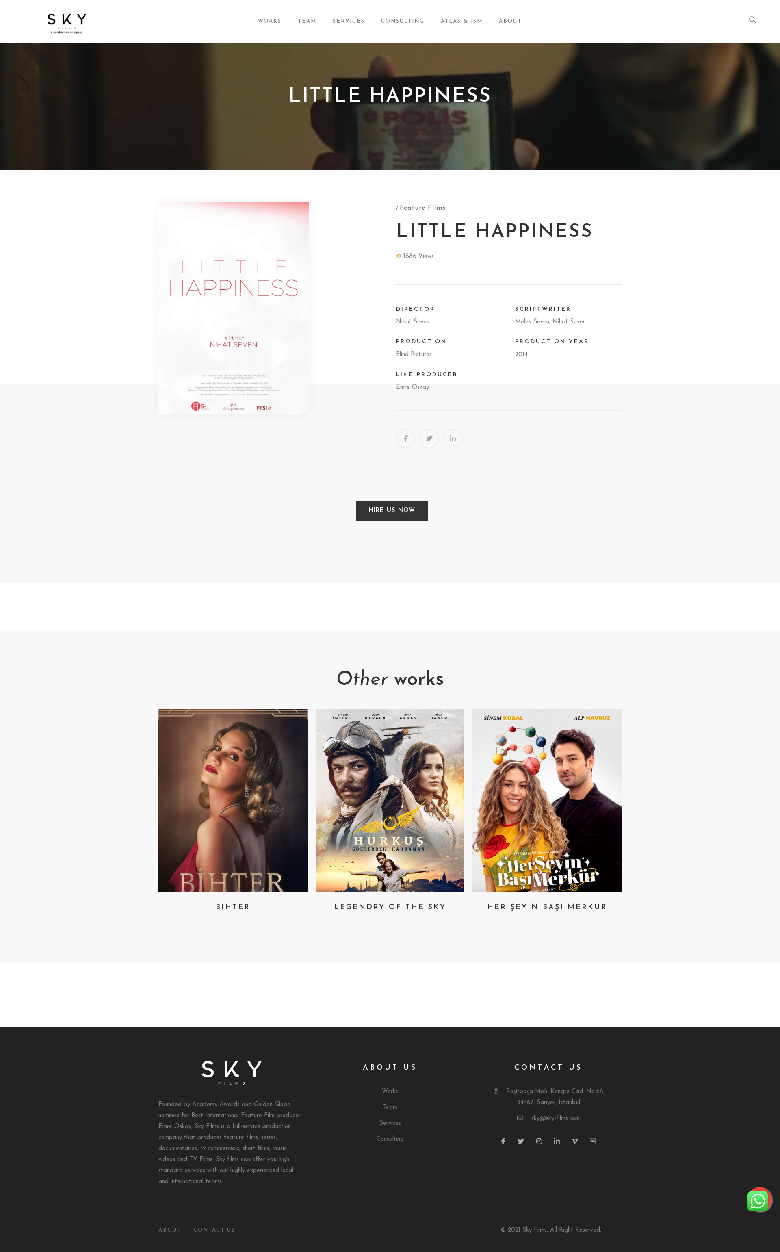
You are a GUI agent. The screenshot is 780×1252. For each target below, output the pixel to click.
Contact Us (214, 1230)
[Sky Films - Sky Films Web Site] (83, 21)
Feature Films (423, 208)
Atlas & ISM (462, 21)
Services (349, 21)
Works (270, 21)
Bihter (233, 907)
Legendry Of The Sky (390, 907)
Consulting (403, 21)
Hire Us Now (392, 511)
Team (307, 21)
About (510, 21)
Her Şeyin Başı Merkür (547, 907)
